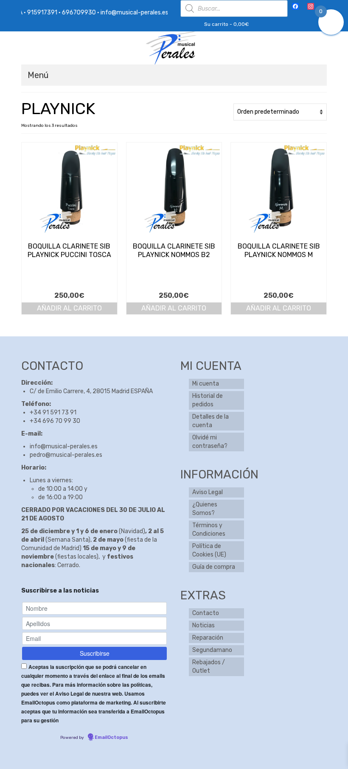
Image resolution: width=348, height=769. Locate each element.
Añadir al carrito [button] (69, 308)
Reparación (207, 637)
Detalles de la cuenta (210, 421)
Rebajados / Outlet (208, 666)
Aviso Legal (207, 492)
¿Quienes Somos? (204, 509)
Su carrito (226, 24)
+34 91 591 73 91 (53, 412)
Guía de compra (213, 566)
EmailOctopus (111, 737)
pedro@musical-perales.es (66, 455)
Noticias (203, 625)
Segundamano (212, 650)
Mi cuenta (205, 383)
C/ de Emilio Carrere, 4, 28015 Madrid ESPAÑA (91, 391)
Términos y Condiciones (208, 529)
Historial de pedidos (207, 400)
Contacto (205, 613)
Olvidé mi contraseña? (209, 442)
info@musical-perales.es (64, 446)
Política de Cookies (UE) (209, 550)
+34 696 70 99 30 (55, 421)
